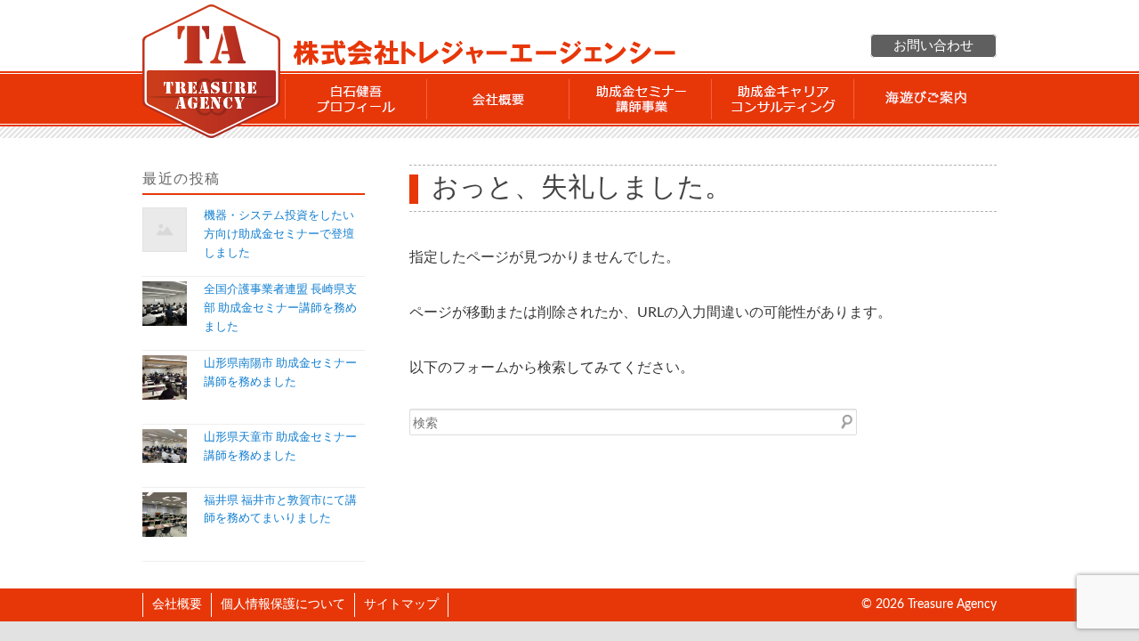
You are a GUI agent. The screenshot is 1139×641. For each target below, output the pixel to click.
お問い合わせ (933, 46)
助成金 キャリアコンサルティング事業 (783, 98)
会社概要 (498, 98)
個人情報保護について (283, 604)
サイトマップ (401, 604)
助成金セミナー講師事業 (641, 98)
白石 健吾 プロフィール (356, 98)
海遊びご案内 (925, 98)
